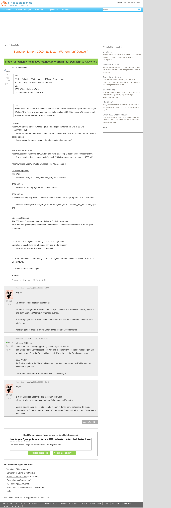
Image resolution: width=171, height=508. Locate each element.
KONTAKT (128, 504)
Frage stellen (52, 10)
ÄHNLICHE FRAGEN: (113, 47)
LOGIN (119, 3)
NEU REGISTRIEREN (132, 3)
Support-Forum (32, 497)
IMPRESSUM (95, 504)
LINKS (106, 504)
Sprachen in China (15, 473)
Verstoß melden (90, 422)
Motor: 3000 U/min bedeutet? (19, 487)
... (106, 127)
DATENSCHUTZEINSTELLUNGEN (73, 504)
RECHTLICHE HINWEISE (31, 504)
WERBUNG (16, 506)
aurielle (23, 280)
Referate (39, 10)
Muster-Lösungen (23, 10)
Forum (6, 45)
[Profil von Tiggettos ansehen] (9, 294)
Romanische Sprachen (17, 476)
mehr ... (10, 491)
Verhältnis (11, 469)
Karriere (65, 10)
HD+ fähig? (12, 484)
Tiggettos (29, 288)
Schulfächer (7, 10)
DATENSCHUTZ (50, 504)
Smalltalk (45, 497)
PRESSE (5, 506)
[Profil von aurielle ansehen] (7, 73)
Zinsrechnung (13, 480)
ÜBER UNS (116, 504)
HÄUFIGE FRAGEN (9, 504)
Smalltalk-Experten (68, 435)
